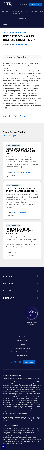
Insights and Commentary (16, 33)
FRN (27, 172)
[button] (10, 116)
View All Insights (10, 136)
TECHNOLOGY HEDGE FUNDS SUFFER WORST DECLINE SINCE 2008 (20, 151)
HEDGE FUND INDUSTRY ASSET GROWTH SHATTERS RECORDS (20, 190)
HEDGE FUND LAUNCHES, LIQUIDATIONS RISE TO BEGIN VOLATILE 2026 (19, 231)
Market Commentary (19, 44)
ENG (20, 57)
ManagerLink (30, 362)
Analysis (8, 291)
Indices (7, 276)
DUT (18, 172)
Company (8, 298)
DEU (15, 172)
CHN (26, 57)
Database (9, 283)
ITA (30, 172)
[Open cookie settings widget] (3, 446)
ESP (24, 172)
